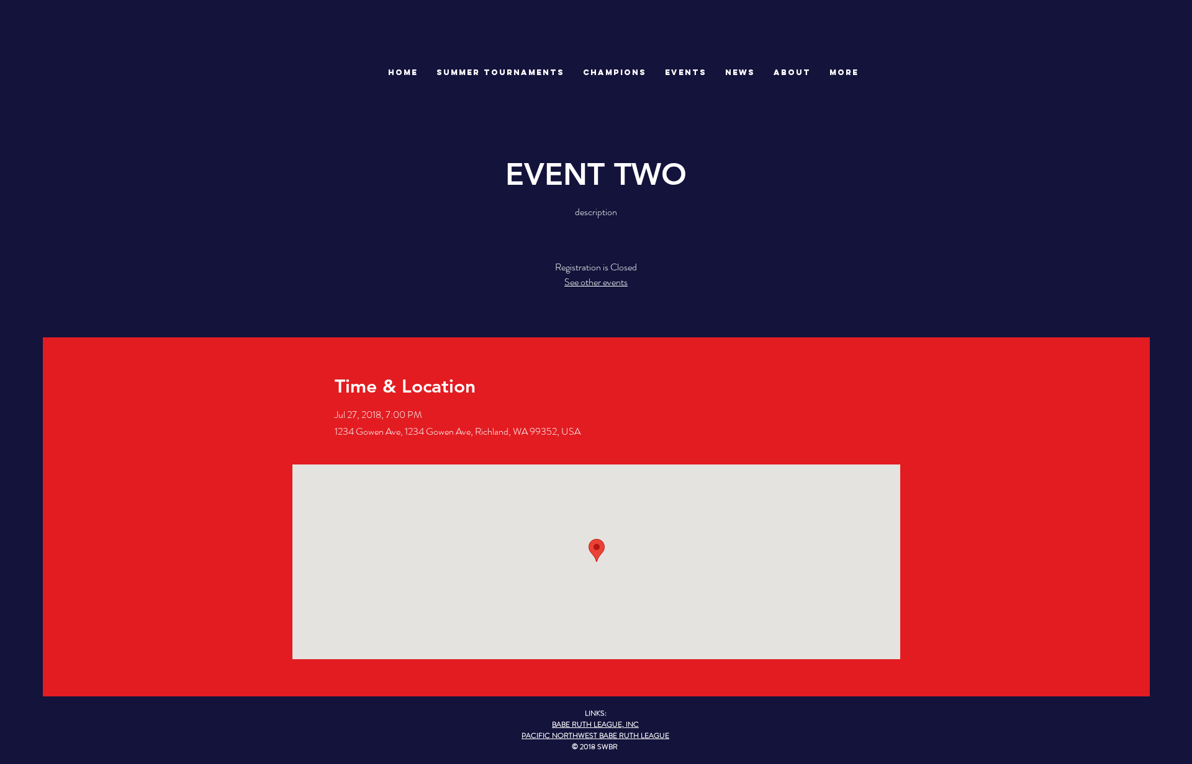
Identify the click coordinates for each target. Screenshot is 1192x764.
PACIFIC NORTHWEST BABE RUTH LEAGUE (595, 735)
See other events (596, 282)
